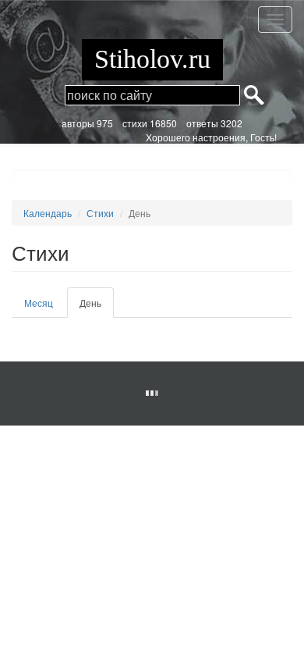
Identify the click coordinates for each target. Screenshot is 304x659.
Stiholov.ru (152, 59)
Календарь (47, 212)
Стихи (100, 212)
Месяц (38, 302)
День (97, 307)
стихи (134, 123)
